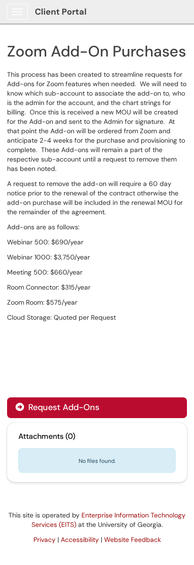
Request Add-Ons (62, 407)
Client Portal (61, 11)
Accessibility (80, 539)
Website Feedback (132, 539)
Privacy (44, 539)
